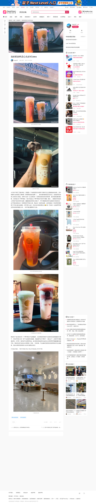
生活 (69, 17)
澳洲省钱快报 (47, 498)
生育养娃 (62, 17)
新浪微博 (79, 493)
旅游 (11, 17)
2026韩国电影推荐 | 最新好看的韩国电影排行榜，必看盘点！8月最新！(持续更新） (76, 356)
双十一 (53, 498)
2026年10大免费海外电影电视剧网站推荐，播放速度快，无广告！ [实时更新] (76, 334)
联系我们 (73, 7)
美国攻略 (23, 7)
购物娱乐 (42, 17)
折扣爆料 (32, 7)
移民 (16, 17)
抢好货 (13, 7)
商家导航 (37, 7)
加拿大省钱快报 (17, 498)
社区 (27, 7)
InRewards (72, 498)
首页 (4, 7)
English (86, 7)
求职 (75, 17)
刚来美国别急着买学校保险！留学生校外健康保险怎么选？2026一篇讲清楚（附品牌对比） (76, 345)
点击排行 (8, 7)
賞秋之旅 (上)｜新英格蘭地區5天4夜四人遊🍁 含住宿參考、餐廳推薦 (28, 427)
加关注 (75, 27)
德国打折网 (39, 498)
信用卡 (17, 7)
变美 (48, 17)
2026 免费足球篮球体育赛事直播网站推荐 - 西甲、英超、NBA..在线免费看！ (76, 330)
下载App (79, 7)
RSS (84, 493)
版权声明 (40, 492)
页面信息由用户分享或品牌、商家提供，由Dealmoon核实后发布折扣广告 (23, 501)
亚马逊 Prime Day (64, 498)
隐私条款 (22, 496)
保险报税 (27, 17)
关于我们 (11, 492)
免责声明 (33, 492)
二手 (42, 7)
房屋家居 (55, 17)
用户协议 (16, 496)
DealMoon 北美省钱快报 (9, 11)
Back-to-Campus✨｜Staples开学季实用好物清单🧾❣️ (76, 339)
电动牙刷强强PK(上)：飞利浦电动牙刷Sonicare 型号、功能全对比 (76, 325)
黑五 (57, 498)
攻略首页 (10, 20)
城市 (14, 20)
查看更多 (83, 36)
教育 (80, 17)
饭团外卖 (46, 7)
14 (70, 30)
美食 (21, 17)
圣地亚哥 (18, 20)
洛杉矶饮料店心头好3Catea (27, 20)
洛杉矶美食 (15, 417)
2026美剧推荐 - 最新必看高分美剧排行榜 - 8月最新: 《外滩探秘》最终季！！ (76, 351)
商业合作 (25, 492)
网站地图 (11, 496)
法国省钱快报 (32, 498)
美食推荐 (24, 417)
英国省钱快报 (25, 498)
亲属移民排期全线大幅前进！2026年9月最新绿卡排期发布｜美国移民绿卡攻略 (76, 320)
